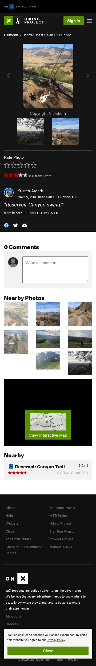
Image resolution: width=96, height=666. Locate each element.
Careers (12, 624)
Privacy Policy (56, 640)
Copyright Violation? (48, 113)
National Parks (61, 547)
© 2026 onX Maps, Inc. (34, 659)
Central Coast (32, 35)
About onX (14, 616)
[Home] (26, 20)
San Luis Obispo (59, 35)
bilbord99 (19, 213)
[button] (6, 225)
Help (9, 515)
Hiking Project (60, 523)
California (11, 35)
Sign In (73, 20)
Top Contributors (18, 539)
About (10, 508)
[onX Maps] (17, 582)
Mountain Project (62, 508)
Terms (59, 659)
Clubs (10, 531)
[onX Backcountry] (20, 7)
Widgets (12, 523)
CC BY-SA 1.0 (47, 213)
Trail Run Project (62, 531)
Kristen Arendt (30, 190)
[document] (48, 643)
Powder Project (61, 539)
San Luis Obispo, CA (61, 197)
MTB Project (59, 515)
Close (48, 650)
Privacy (73, 659)
